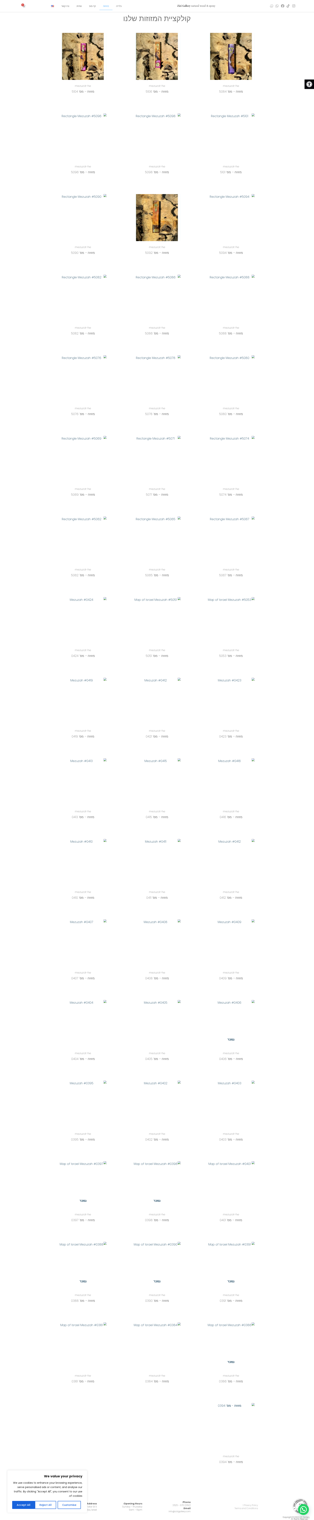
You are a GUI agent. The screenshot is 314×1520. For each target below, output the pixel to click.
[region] (47, 1491)
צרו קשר (65, 6)
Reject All (45, 1505)
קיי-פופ (92, 6)
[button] (309, 84)
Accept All (23, 1505)
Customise (69, 1505)
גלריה (119, 6)
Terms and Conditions (246, 1508)
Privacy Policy (251, 1505)
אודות (79, 6)
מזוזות (106, 6)
